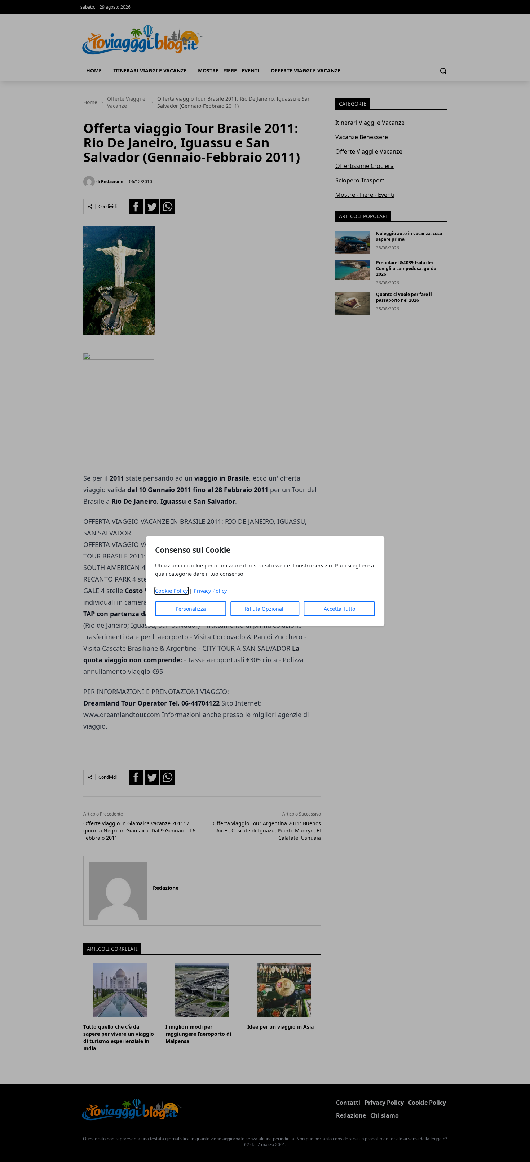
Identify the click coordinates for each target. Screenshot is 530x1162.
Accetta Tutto (339, 608)
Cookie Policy (171, 590)
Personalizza (191, 608)
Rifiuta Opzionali (265, 608)
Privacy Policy (210, 590)
